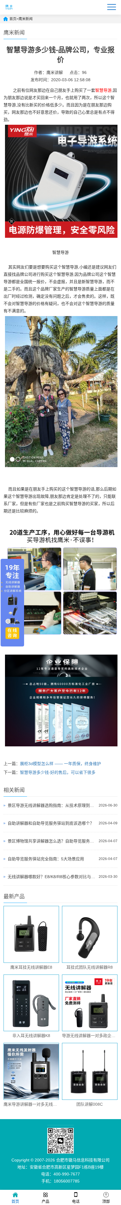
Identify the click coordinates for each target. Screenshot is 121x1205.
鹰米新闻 (26, 19)
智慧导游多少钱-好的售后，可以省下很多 (57, 772)
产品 (45, 1201)
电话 (76, 1201)
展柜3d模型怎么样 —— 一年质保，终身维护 (60, 763)
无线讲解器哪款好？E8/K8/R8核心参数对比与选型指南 (51, 876)
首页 (12, 19)
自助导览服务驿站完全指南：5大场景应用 (46, 858)
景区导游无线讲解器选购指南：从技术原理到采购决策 (51, 805)
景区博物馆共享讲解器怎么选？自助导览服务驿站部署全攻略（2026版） (51, 841)
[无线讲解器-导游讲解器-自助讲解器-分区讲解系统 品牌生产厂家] (9, 12)
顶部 (106, 1201)
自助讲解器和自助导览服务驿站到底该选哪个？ (51, 823)
